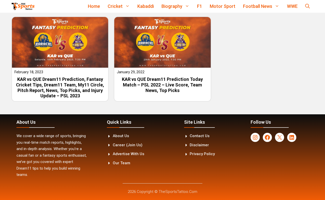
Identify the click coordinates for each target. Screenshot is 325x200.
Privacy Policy (202, 154)
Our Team (121, 163)
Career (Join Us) (127, 145)
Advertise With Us (128, 154)
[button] (307, 6)
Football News (257, 6)
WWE (292, 6)
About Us (121, 136)
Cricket (115, 6)
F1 (199, 6)
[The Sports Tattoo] (23, 6)
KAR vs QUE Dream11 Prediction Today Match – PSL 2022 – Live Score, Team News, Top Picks (162, 85)
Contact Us (199, 136)
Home (94, 6)
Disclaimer (199, 145)
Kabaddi (145, 6)
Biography (171, 6)
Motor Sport (222, 6)
